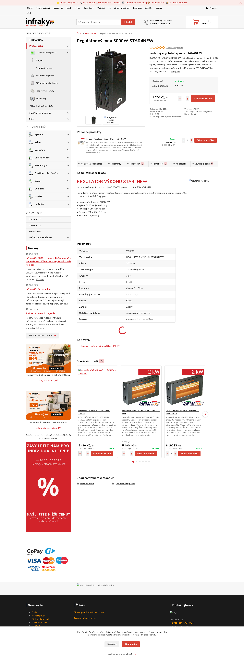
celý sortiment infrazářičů (48, 428)
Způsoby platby (39, 622)
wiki (109, 8)
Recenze (158, 8)
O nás (34, 612)
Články (30, 8)
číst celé (40, 279)
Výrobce (39, 134)
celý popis (175, 71)
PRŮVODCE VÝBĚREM (40, 237)
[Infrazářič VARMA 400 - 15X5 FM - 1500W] (97, 387)
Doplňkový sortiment (40, 113)
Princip (77, 8)
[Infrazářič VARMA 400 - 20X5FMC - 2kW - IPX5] (185, 387)
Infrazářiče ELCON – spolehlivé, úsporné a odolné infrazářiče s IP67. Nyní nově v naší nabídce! (48, 261)
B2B (29, 13)
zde (134, 654)
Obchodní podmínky (41, 619)
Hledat (128, 22)
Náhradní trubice (44, 68)
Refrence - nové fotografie (40, 313)
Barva (38, 181)
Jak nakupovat (38, 615)
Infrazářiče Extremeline (38, 289)
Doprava (36, 625)
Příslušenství (36, 46)
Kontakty (148, 8)
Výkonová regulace (45, 75)
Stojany (39, 60)
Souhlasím (131, 644)
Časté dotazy (88, 8)
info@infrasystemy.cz (110, 2)
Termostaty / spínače (46, 52)
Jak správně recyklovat (85, 618)
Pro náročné (35, 231)
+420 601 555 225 (160, 23)
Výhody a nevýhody (122, 8)
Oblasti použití (42, 157)
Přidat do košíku (203, 98)
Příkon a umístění (43, 8)
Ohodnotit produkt (174, 47)
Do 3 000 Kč (35, 219)
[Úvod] (50, 22)
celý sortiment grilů (48, 380)
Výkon (38, 142)
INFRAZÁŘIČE (36, 39)
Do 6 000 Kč (35, 225)
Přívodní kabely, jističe (47, 83)
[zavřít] (240, 2)
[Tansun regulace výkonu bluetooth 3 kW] (81, 141)
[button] (133, 462)
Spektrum (40, 150)
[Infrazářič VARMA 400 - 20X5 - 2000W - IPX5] (141, 387)
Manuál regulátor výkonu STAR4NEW (100, 346)
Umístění (101, 8)
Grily (31, 119)
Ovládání (39, 188)
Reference (137, 8)
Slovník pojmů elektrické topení (89, 612)
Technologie (58, 8)
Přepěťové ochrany (45, 91)
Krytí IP (69, 8)
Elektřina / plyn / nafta (46, 173)
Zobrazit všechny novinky (40, 335)
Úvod (79, 33)
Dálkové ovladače (44, 106)
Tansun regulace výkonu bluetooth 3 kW (106, 139)
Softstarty (41, 98)
